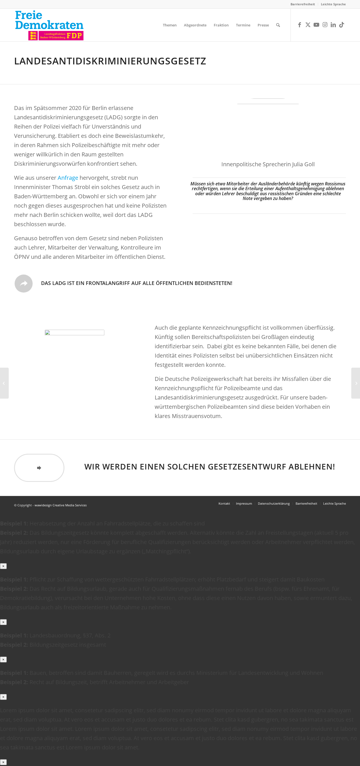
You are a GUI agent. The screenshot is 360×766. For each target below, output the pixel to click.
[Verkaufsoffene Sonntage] (355, 383)
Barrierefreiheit (303, 4)
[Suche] (278, 25)
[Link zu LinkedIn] (333, 25)
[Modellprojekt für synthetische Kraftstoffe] (4, 383)
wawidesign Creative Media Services (61, 505)
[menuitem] (303, 4)
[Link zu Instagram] (325, 25)
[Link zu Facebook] (299, 25)
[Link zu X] (308, 25)
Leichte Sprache (333, 4)
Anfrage (68, 177)
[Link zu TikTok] (342, 25)
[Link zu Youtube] (316, 25)
